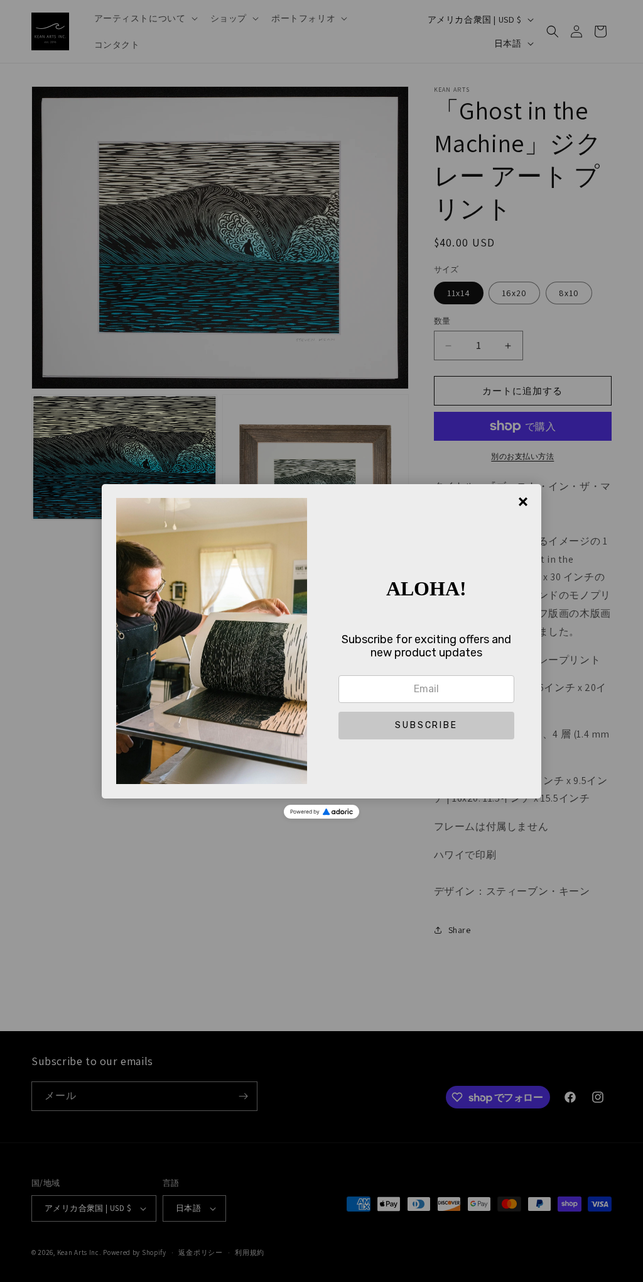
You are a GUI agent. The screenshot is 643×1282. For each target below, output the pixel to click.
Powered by (305, 812)
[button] (426, 725)
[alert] (321, 641)
